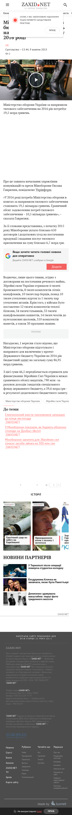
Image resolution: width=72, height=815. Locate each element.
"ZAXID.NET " (36, 658)
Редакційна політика (58, 757)
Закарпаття (26, 766)
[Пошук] (64, 5)
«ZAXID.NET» (24, 690)
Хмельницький (28, 777)
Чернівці (25, 770)
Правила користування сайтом (59, 780)
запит (24, 360)
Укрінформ (43, 190)
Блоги (9, 757)
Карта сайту (12, 782)
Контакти (57, 765)
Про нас (57, 752)
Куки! (39, 811)
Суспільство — (13, 49)
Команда (57, 762)
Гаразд (52, 30)
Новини (10, 747)
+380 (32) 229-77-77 (23, 695)
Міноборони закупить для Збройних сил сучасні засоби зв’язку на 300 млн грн (32, 441)
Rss (39, 752)
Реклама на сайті (58, 773)
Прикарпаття (27, 756)
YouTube (41, 763)
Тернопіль (26, 759)
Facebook (41, 756)
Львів (24, 752)
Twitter (40, 759)
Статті (9, 752)
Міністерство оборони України (23, 401)
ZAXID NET (36, 4)
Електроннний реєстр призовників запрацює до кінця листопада (35, 416)
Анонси (10, 762)
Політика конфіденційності (61, 787)
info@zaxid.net (37, 698)
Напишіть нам (59, 769)
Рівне (24, 773)
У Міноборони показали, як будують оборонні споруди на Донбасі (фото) (35, 429)
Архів (9, 777)
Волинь (25, 763)
